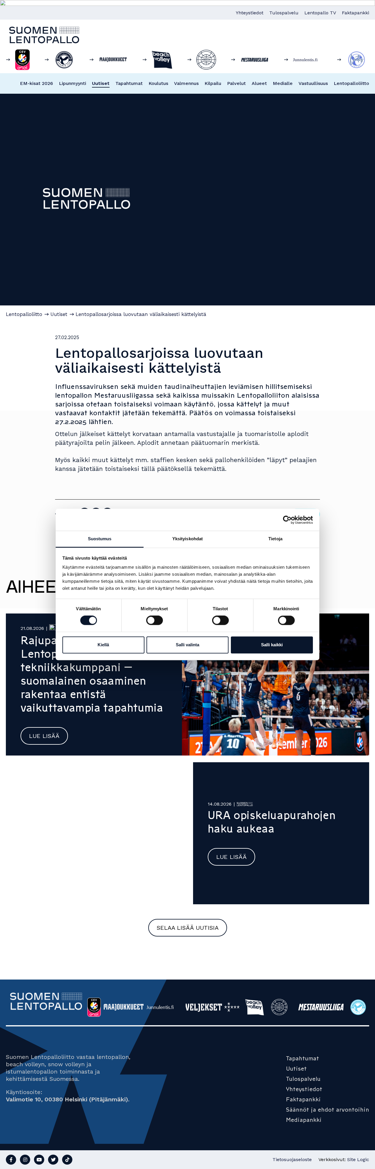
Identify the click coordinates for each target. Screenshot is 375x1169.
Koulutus (158, 83)
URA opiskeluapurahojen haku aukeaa (272, 822)
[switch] (154, 620)
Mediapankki (304, 1119)
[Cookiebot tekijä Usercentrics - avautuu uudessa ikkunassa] (287, 519)
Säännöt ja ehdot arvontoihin (327, 1109)
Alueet (259, 83)
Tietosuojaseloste (292, 1159)
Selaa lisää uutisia (188, 927)
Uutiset (101, 83)
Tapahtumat (129, 83)
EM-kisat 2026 (36, 83)
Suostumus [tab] (100, 538)
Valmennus (186, 83)
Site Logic (358, 1159)
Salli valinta (187, 644)
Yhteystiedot (249, 13)
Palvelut (236, 83)
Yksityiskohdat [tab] (187, 538)
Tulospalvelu (284, 13)
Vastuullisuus (313, 83)
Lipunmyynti (72, 83)
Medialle (283, 83)
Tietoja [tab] (275, 538)
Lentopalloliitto (351, 83)
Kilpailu (212, 83)
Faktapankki (355, 13)
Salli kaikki (272, 644)
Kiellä (103, 644)
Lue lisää (44, 735)
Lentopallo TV (320, 13)
